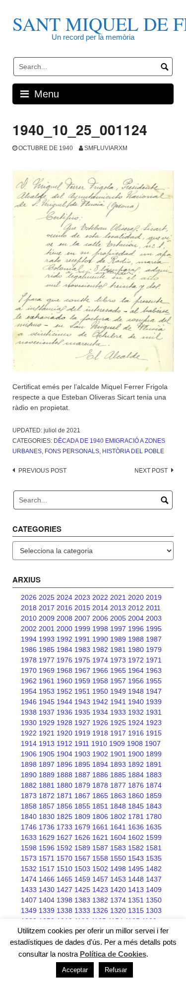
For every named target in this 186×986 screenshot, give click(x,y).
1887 (82, 775)
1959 (82, 681)
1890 (29, 775)
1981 (118, 650)
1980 (136, 650)
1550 (118, 858)
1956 (136, 681)
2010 (29, 618)
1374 (118, 900)
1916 (136, 733)
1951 (82, 691)
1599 (154, 837)
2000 (64, 629)
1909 (117, 743)
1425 (82, 890)
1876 (136, 785)
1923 (154, 723)
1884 (136, 775)
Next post (151, 470)
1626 (82, 837)
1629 (47, 837)
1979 (154, 650)
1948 (136, 691)
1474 (29, 879)
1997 (118, 629)
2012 (136, 608)
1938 (29, 712)
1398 (64, 900)
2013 (118, 608)
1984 (64, 650)
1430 (47, 890)
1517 (47, 869)
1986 (29, 650)
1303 (154, 910)
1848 (118, 806)
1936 (64, 712)
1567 (82, 858)
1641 (118, 827)
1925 (118, 723)
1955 (154, 681)
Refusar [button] (116, 970)
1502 (100, 869)
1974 (100, 660)
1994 (29, 639)
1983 (82, 650)
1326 (100, 910)
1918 (100, 733)
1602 (136, 837)
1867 (82, 796)
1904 (64, 754)
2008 (64, 618)
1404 (47, 900)
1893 (118, 764)
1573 (29, 858)
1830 (47, 817)
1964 (136, 670)
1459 (82, 879)
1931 (154, 712)
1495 (136, 869)
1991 (82, 639)
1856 (64, 806)
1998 (100, 629)
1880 (64, 785)
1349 (29, 910)
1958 (100, 681)
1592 (64, 848)
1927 (82, 723)
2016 (64, 608)
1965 (118, 670)
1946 (29, 702)
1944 (64, 702)
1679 (82, 827)
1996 (136, 629)
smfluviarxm (105, 148)
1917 (118, 733)
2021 (118, 597)
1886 (100, 775)
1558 (100, 858)
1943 (82, 702)
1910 (99, 743)
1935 (82, 712)
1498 (118, 869)
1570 (64, 858)
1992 (64, 639)
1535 (154, 858)
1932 (136, 712)
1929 (47, 723)
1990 (100, 639)
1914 (29, 743)
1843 (154, 806)
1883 (154, 775)
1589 (82, 848)
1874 (154, 785)
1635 (154, 827)
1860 (136, 796)
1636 (136, 827)
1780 (154, 817)
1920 (64, 733)
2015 (82, 608)
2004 (136, 618)
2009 (47, 618)
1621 (100, 837)
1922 (29, 733)
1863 (118, 796)
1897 (47, 764)
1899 (154, 754)
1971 (154, 660)
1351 (136, 900)
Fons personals (72, 451)
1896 (64, 764)
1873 (29, 796)
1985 (47, 650)
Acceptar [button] (75, 970)
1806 (100, 817)
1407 (29, 900)
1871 (64, 796)
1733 (64, 827)
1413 (136, 890)
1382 (100, 900)
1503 (82, 869)
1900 (136, 754)
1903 (82, 754)
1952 (64, 691)
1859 (154, 796)
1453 (118, 879)
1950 (100, 691)
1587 (100, 848)
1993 (47, 639)
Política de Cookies (113, 954)
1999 (82, 629)
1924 (136, 723)
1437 (154, 879)
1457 (100, 879)
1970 (29, 670)
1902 (100, 754)
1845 (136, 806)
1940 (136, 702)
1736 (47, 827)
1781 (136, 817)
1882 (29, 785)
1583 (118, 848)
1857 (47, 806)
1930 (29, 723)
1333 (82, 910)
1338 (64, 910)
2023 (82, 597)
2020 (136, 597)
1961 (47, 681)
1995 (154, 629)
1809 (82, 817)
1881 (47, 785)
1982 (100, 650)
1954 (29, 691)
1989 (118, 639)
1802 (118, 817)
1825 (64, 817)
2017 (47, 608)
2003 (154, 618)
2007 (82, 618)
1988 (136, 639)
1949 (118, 691)
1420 (118, 890)
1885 (118, 775)
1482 (154, 869)
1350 (154, 900)
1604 (118, 837)
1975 (82, 660)
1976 (64, 660)
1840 (29, 817)
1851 (100, 806)
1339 (47, 910)
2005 (118, 618)
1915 (154, 733)
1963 (154, 670)
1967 (82, 670)
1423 (100, 890)
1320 (118, 910)
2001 (47, 629)
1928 (64, 723)
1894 (100, 764)
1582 (136, 848)
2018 (29, 608)
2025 (47, 597)
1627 (64, 837)
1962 (29, 681)
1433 (29, 890)
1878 (100, 785)
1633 (29, 837)
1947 (154, 691)
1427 (64, 890)
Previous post (42, 470)
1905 (47, 754)
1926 (100, 723)
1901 (118, 754)
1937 (47, 712)
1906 (29, 754)
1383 (82, 900)
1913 (47, 743)
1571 (47, 858)
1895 (82, 764)
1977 (47, 660)
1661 (100, 827)
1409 (154, 890)
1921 (47, 733)
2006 (100, 618)
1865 (100, 796)
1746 (29, 827)
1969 (47, 670)
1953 (47, 691)
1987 (154, 639)
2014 (100, 608)
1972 (136, 660)
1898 (29, 764)
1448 (136, 879)
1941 (118, 702)
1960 (64, 681)
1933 (118, 712)
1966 (100, 670)
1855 (82, 806)
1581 (154, 848)
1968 (64, 670)
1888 (64, 775)
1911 (81, 743)
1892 (136, 764)
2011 (153, 608)
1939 (154, 702)
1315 (136, 910)
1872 (47, 796)
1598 (29, 848)
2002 (29, 629)
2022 (100, 597)
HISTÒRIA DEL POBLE (133, 451)
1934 (100, 712)
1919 (82, 733)
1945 (47, 702)
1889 (47, 775)
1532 (29, 869)
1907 (153, 743)
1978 (29, 660)
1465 (64, 879)
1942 (100, 702)
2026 (29, 597)
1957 (118, 681)
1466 (47, 879)
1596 (47, 848)
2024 (64, 597)
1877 (118, 785)
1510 (64, 869)
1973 (118, 660)
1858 (29, 806)
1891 (154, 764)
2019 (154, 597)
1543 (136, 858)
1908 (135, 743)
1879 (82, 785)
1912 (64, 743)
